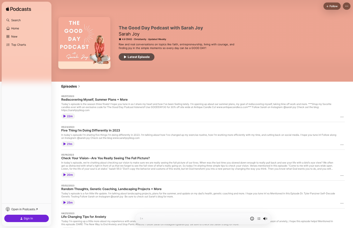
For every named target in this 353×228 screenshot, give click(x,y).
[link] (70, 86)
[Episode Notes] (252, 218)
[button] (26, 20)
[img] (18, 9)
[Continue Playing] (258, 218)
